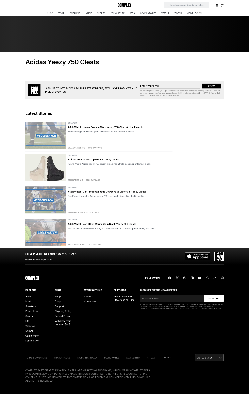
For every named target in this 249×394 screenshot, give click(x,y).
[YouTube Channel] (199, 278)
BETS (132, 13)
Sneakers (30, 306)
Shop (58, 296)
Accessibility (133, 357)
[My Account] (217, 5)
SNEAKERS (75, 13)
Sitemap (151, 357)
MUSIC (88, 13)
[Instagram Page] (192, 278)
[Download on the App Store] (197, 256)
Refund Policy (62, 316)
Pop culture (31, 311)
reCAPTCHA (207, 93)
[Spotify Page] (222, 278)
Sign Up (211, 86)
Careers (88, 296)
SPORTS (101, 13)
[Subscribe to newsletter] (214, 298)
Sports (29, 316)
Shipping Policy (63, 311)
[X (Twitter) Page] (177, 278)
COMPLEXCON (194, 13)
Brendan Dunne (75, 180)
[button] (209, 357)
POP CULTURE (117, 13)
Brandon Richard (76, 148)
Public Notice (111, 357)
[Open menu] (28, 5)
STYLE (61, 13)
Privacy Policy (149, 95)
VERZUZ (165, 13)
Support (59, 306)
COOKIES (167, 358)
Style (28, 296)
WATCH (178, 13)
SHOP (50, 13)
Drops (58, 301)
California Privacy (87, 357)
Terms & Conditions (36, 357)
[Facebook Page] (169, 278)
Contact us (90, 301)
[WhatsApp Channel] (184, 278)
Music (28, 301)
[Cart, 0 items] (222, 5)
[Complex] (124, 5)
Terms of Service (166, 95)
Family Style (32, 340)
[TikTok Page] (214, 278)
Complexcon (32, 335)
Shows (29, 330)
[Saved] (212, 5)
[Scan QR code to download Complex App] (219, 256)
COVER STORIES (148, 13)
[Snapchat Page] (207, 278)
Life (27, 321)
